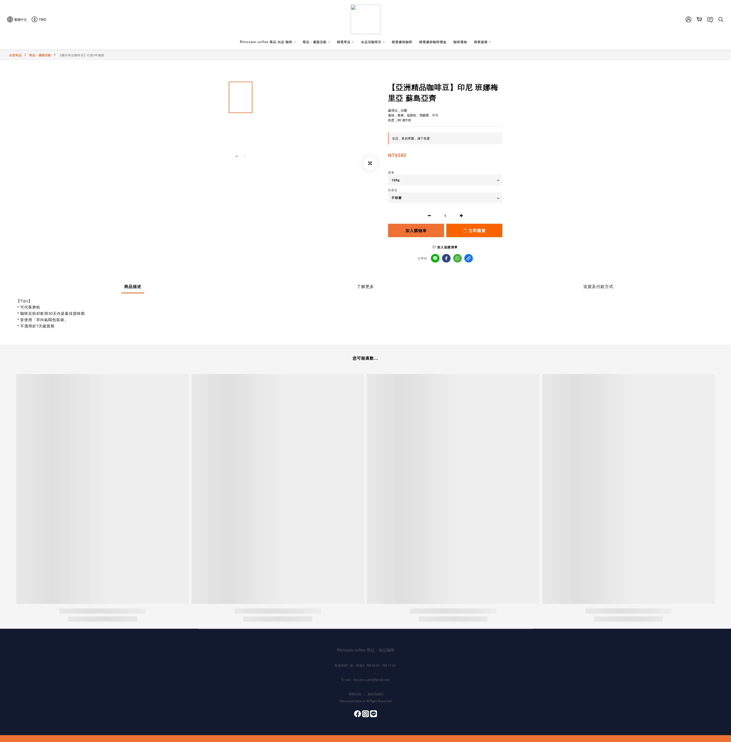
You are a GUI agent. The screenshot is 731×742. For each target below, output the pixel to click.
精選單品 (344, 41)
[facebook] (446, 258)
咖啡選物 (460, 41)
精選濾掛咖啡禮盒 (433, 41)
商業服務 (481, 41)
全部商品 (15, 55)
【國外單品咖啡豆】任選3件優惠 (81, 55)
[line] (435, 258)
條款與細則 (375, 693)
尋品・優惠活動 (315, 41)
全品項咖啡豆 (371, 41)
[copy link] (468, 258)
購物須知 (355, 693)
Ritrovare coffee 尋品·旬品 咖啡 (266, 41)
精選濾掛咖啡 (402, 41)
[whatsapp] (457, 258)
